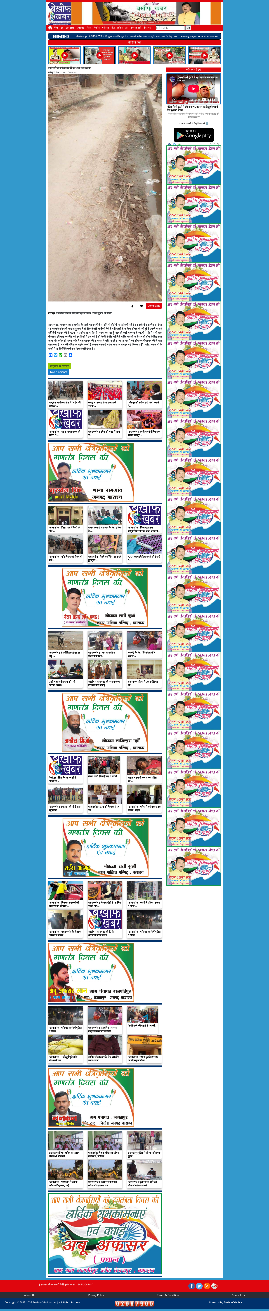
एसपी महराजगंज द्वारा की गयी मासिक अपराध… (62, 683)
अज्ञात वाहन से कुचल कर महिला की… (142, 779)
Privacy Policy (96, 1295)
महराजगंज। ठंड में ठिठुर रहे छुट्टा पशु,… (64, 654)
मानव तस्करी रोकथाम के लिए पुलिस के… (104, 529)
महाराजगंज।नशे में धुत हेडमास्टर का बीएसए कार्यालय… (143, 1058)
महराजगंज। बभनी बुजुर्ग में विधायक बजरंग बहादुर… (144, 433)
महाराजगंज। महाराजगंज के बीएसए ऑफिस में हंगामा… (64, 933)
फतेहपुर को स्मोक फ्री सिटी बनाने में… (143, 404)
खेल (113, 28)
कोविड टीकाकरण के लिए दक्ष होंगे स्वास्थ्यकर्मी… (103, 1058)
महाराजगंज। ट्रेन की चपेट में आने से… (104, 433)
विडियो (120, 28)
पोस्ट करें (147, 28)
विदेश (56, 28)
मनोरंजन (105, 28)
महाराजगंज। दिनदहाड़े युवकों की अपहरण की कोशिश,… (64, 904)
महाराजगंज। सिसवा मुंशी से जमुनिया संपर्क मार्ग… (104, 904)
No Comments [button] (58, 372)
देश (62, 28)
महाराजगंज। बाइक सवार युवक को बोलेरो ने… (64, 433)
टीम (126, 28)
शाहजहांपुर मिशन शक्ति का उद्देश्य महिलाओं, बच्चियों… (64, 1154)
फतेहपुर (51, 72)
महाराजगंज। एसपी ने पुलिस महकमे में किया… (144, 904)
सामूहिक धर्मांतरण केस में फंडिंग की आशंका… (65, 404)
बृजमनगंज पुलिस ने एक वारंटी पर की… (143, 683)
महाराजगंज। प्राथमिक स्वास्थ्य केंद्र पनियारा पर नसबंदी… (102, 1029)
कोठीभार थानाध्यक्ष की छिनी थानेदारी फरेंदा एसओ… (101, 933)
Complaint (154, 305)
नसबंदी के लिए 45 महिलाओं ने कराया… (142, 654)
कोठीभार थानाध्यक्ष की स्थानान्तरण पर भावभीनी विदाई (104, 683)
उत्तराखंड (80, 28)
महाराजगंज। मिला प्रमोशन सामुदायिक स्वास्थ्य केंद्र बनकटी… (144, 529)
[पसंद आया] (132, 306)
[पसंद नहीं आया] (141, 306)
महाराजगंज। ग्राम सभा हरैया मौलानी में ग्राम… (101, 654)
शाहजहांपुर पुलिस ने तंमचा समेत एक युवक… (144, 1154)
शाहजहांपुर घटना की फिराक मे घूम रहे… (104, 808)
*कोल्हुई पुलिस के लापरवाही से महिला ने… (62, 779)
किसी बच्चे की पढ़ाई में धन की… (142, 1025)
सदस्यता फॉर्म (136, 28)
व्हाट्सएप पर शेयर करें (59, 366)
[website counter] (134, 1303)
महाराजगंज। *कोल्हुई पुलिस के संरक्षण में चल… (63, 1058)
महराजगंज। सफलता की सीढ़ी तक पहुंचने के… (65, 808)
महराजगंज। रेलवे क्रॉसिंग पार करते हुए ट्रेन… (104, 558)
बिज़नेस (96, 28)
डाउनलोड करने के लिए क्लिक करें (192, 123)
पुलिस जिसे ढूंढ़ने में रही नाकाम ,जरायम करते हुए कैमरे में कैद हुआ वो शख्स (192, 108)
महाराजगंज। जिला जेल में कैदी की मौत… (64, 529)
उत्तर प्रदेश (70, 28)
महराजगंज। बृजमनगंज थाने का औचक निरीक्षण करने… (142, 1183)
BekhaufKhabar (233, 1302)
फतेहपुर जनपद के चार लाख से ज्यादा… (102, 404)
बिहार (89, 28)
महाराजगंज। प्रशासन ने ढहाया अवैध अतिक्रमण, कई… (63, 1183)
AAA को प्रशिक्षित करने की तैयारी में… (144, 558)
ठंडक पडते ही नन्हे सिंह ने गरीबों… (103, 776)
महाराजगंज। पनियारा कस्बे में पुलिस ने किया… (144, 933)
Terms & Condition (168, 1295)
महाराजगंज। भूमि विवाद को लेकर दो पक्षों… (65, 558)
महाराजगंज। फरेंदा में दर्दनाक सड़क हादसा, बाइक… (144, 808)
